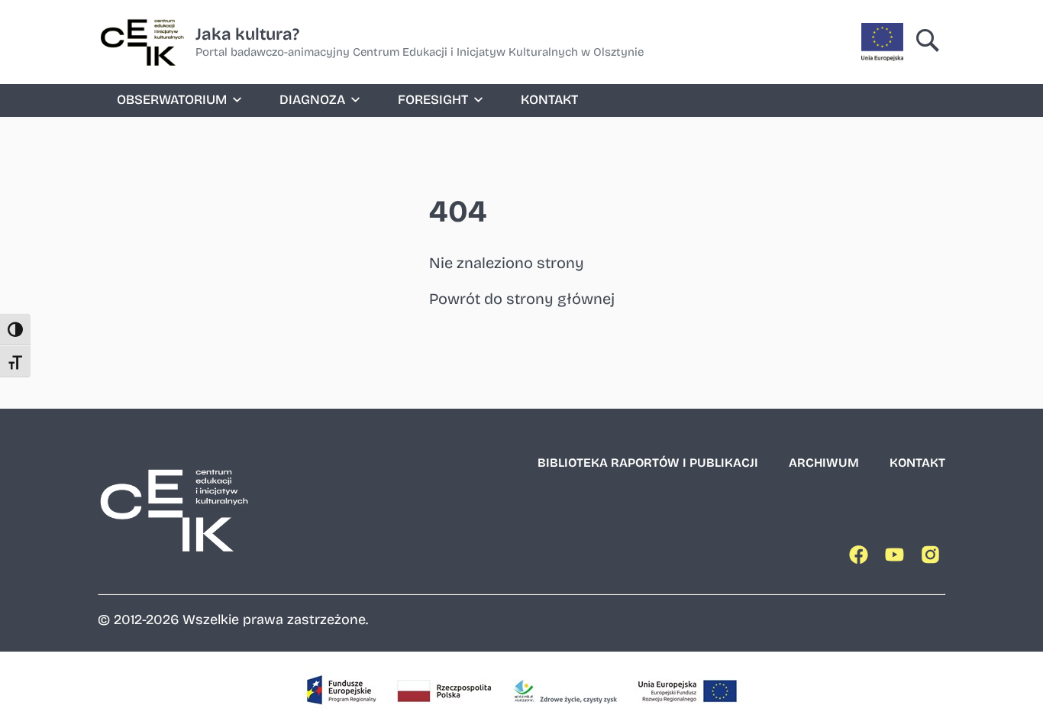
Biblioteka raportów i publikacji (648, 462)
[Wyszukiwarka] (928, 42)
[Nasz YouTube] (897, 558)
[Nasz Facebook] (861, 558)
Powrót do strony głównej (522, 299)
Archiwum (824, 462)
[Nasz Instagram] (933, 558)
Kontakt (549, 100)
